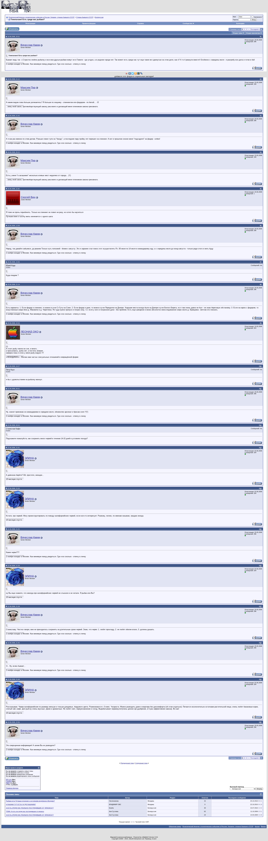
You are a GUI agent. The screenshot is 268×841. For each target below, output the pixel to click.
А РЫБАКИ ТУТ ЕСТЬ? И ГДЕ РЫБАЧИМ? (21, 804)
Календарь (240, 23)
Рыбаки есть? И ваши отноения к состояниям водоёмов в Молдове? (30, 801)
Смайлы (9, 781)
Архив (257, 826)
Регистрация (30, 23)
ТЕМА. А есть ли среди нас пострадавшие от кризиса (25, 811)
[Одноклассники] (135, 73)
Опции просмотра (253, 33)
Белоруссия (99, 17)
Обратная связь (175, 826)
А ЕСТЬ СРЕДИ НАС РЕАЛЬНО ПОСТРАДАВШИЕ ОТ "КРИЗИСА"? (30, 808)
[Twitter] (132, 73)
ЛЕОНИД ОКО (30, 331)
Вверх (263, 826)
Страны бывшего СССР (84, 17)
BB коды (9, 779)
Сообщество (187, 23)
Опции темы (237, 33)
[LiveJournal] (141, 73)
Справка (140, 23)
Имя (234, 17)
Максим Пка (28, 87)
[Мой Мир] (138, 73)
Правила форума (88, 23)
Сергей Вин (28, 197)
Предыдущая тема (127, 763)
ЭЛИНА (29, 458)
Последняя (254, 29)
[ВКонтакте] (129, 73)
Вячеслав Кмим (30, 45)
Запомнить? (258, 17)
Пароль (235, 20)
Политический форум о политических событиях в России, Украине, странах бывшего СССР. (41, 17)
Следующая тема (141, 763)
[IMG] (8, 783)
